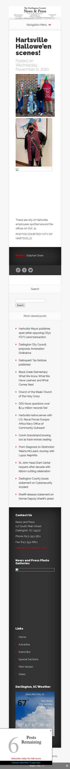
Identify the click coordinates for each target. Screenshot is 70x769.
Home (22, 637)
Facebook (24, 270)
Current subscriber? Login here (26, 762)
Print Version (26, 666)
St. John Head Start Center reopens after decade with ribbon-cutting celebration (34, 467)
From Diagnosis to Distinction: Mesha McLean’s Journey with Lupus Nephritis (37, 451)
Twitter (30, 270)
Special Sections (28, 659)
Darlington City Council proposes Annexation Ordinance (32, 348)
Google (18, 270)
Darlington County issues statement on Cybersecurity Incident (35, 483)
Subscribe (24, 651)
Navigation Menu (37, 25)
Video (22, 674)
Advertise (24, 644)
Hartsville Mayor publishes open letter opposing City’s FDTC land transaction (35, 333)
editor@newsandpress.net (31, 547)
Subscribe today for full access (26, 758)
